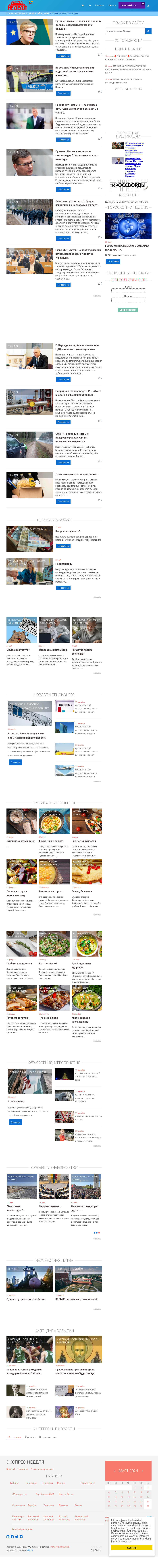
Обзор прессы (19, 1494)
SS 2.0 (30, 1550)
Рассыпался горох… (51, 891)
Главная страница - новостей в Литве (27, 13)
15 (134, 1497)
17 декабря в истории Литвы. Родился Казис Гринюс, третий (37, 1393)
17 (148, 1497)
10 (148, 1492)
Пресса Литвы (66, 1494)
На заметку (47, 1483)
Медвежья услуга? (18, 649)
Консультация (18, 528)
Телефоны (49, 1505)
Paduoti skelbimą (128, 5)
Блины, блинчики (82, 891)
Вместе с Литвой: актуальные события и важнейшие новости (86, 708)
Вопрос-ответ (88, 1483)
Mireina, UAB (96, 1547)
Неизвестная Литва (21, 1269)
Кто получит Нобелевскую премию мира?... (20, 1210)
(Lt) (143, 4)
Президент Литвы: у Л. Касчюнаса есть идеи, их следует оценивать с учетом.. (76, 108)
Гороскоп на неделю (121, 216)
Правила (63, 1505)
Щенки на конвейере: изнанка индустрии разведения (85, 1098)
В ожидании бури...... (51, 1206)
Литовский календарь (23, 1342)
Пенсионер (17, 704)
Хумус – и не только (51, 841)
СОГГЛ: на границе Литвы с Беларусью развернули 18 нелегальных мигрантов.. (72, 437)
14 (128, 1497)
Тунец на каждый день (20, 841)
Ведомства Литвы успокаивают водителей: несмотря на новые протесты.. (74, 71)
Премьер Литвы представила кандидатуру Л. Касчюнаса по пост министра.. (76, 155)
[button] (12, 1191)
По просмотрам (47, 1437)
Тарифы (32, 1505)
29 (134, 1506)
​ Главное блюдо (48, 1017)
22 (134, 1501)
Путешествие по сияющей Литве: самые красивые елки (87, 1076)
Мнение (61, 1483)
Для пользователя (128, 280)
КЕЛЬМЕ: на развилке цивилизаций (76, 1299)
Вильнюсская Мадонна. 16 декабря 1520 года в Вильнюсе (38, 1414)
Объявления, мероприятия (28, 1072)
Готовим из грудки (17, 1017)
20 (122, 1501)
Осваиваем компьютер (53, 649)
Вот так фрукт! (48, 963)
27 (122, 1506)
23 (141, 1501)
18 (109, 1501)
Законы (78, 1505)
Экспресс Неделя (15, 811)
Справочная (18, 1505)
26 (115, 1506)
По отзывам (14, 1437)
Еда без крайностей (84, 841)
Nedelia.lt (10, 1469)
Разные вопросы (19, 531)
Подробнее (63, 56)
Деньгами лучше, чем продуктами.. (76, 474)
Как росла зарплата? (68, 531)
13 (122, 1497)
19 (115, 1501)
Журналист (37, 528)
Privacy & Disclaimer (59, 1547)
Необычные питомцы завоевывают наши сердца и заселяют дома (88, 1137)
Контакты (23, 1469)
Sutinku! (132, 1547)
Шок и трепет (16, 1101)
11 (109, 1497)
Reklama (112, 5)
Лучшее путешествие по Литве (25, 1299)
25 (109, 1506)
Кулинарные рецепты (17, 814)
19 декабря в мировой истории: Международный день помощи (88, 1393)
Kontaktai (99, 5)
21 (128, 1501)
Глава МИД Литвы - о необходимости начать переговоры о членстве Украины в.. (78, 254)
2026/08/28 (62, 520)
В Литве (14, 1483)
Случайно (30, 1437)
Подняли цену (63, 563)
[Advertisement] (54, 320)
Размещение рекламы (42, 1469)
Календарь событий (21, 1339)
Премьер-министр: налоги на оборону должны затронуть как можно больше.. (78, 25)
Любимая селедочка (19, 963)
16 (141, 1497)
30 (141, 1506)
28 (128, 1506)
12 (115, 1497)
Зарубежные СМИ (45, 1494)
